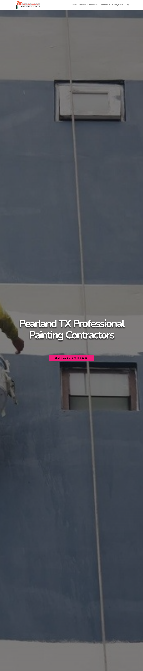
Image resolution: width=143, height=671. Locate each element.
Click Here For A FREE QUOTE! (71, 358)
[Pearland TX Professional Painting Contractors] (27, 4)
